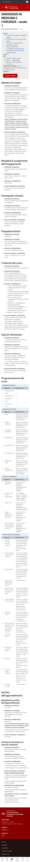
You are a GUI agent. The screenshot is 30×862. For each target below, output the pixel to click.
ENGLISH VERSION (10, 76)
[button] (11, 2)
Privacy (3, 842)
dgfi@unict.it (5, 830)
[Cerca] (27, 7)
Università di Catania (6, 2)
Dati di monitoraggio (7, 851)
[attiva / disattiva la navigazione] (3, 7)
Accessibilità (5, 848)
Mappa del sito (5, 854)
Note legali (4, 845)
